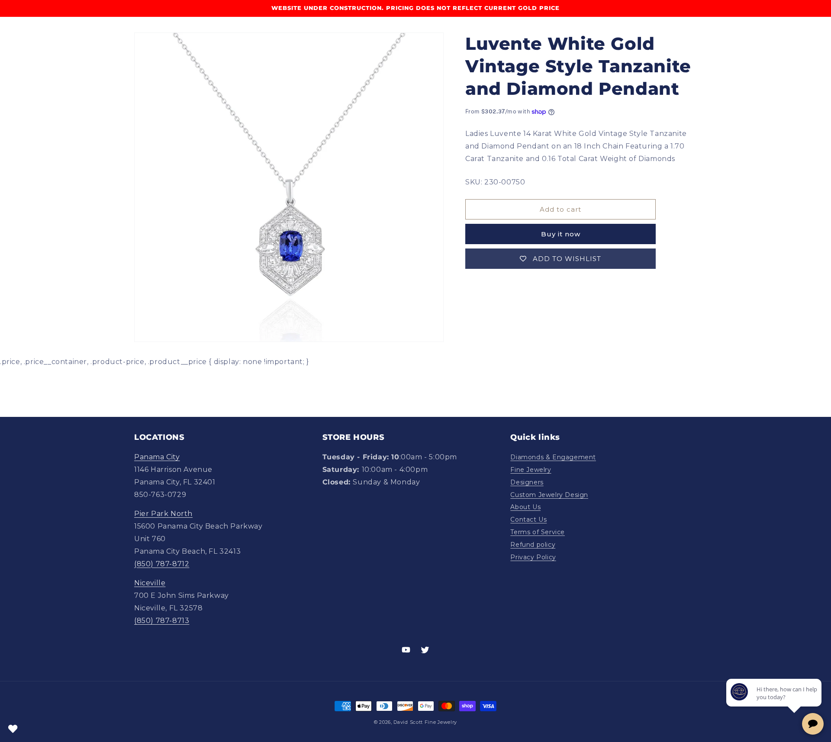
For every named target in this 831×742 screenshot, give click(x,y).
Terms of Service (537, 532)
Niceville (149, 583)
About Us (525, 507)
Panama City (157, 457)
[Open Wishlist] (13, 729)
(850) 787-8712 (161, 564)
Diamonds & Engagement (553, 457)
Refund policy (532, 544)
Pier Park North (163, 514)
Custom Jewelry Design (549, 495)
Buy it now (560, 234)
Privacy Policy (533, 557)
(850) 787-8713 (161, 620)
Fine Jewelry (530, 470)
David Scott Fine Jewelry (425, 722)
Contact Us (528, 519)
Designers (526, 482)
